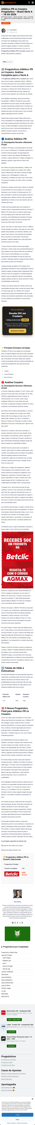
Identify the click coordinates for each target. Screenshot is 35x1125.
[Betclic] (17, 562)
